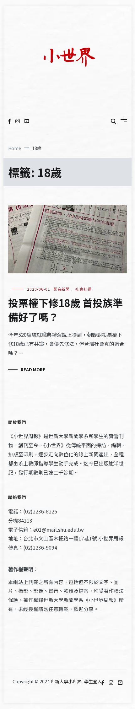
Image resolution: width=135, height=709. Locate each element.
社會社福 (83, 289)
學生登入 (93, 681)
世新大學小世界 (66, 681)
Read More (33, 369)
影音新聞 (61, 289)
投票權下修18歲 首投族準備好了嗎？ (65, 309)
